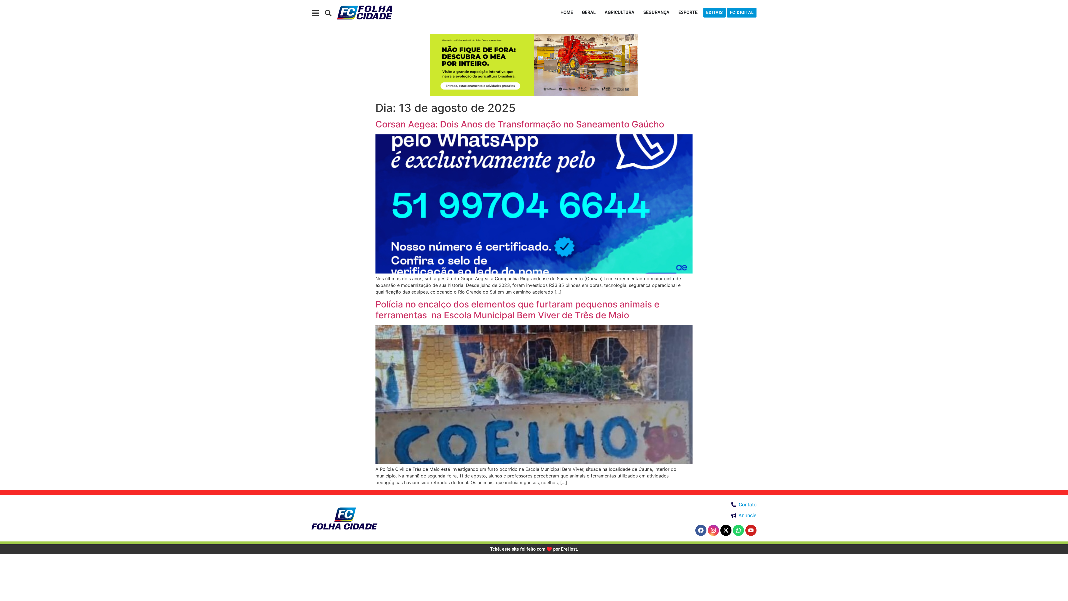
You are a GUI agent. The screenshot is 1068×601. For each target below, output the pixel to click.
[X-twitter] (725, 530)
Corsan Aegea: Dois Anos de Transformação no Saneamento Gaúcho (519, 124)
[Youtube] (750, 530)
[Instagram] (713, 530)
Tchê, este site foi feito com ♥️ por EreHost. (534, 549)
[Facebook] (700, 530)
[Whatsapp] (738, 530)
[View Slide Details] (534, 65)
